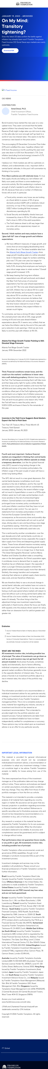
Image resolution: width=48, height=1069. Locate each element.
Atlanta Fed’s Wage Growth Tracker (24, 252)
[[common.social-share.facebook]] (4, 733)
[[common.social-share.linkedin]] (7, 733)
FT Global (6, 1048)
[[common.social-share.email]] (15, 733)
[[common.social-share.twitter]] (11, 733)
